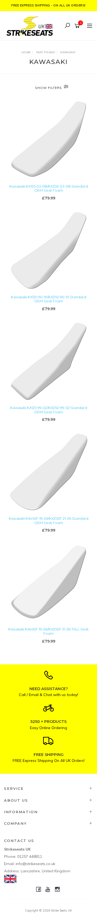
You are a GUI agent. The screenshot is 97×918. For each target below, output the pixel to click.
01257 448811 (29, 856)
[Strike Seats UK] (31, 25)
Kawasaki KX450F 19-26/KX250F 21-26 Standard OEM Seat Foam (48, 520)
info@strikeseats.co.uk (35, 863)
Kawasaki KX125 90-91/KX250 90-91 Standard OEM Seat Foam (48, 299)
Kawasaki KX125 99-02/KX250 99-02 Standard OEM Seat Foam (48, 410)
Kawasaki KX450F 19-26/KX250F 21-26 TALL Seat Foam (48, 631)
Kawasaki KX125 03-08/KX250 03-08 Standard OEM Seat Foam (48, 188)
